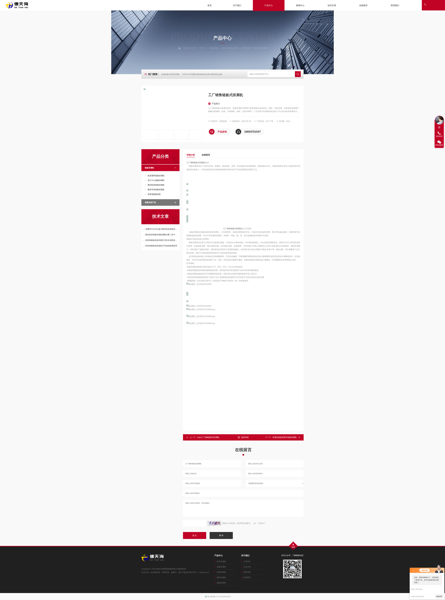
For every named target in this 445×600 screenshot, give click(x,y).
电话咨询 (439, 136)
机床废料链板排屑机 (156, 176)
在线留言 (363, 5)
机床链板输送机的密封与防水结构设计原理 (161, 240)
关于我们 (237, 5)
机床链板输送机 (154, 194)
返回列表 (245, 437)
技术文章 (332, 5)
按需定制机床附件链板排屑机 (285, 437)
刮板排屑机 (221, 572)
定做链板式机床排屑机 (170, 74)
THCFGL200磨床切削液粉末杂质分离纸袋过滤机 (202, 74)
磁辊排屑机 (221, 583)
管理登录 (165, 572)
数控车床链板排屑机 (156, 190)
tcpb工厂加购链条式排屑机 (208, 437)
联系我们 (395, 5)
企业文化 (247, 567)
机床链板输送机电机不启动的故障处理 (161, 246)
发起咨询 (439, 596)
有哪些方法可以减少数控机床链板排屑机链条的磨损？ (161, 229)
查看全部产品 (150, 202)
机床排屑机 (221, 561)
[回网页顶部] (439, 127)
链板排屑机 (214, 48)
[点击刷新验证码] (214, 523)
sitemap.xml (204, 572)
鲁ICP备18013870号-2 (187, 572)
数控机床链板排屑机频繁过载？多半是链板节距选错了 (161, 235)
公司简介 (247, 561)
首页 (209, 5)
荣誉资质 (247, 572)
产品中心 (268, 5)
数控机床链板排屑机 (230, 48)
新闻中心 (300, 5)
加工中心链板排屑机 (156, 180)
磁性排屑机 (221, 577)
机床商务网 (155, 572)
